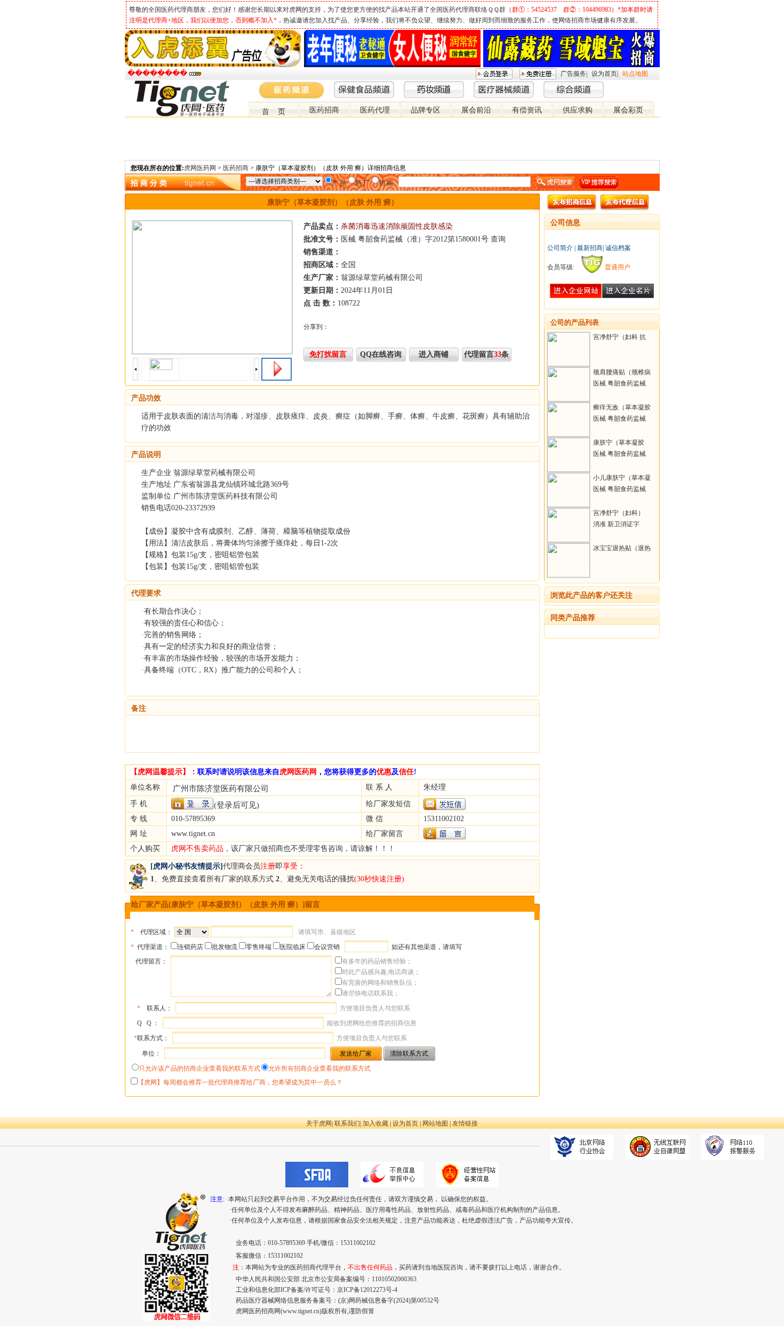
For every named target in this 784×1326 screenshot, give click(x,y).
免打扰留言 (328, 354)
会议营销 (327, 947)
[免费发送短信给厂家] (444, 808)
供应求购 (578, 110)
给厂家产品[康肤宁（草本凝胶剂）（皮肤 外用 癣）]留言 (225, 905)
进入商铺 (434, 354)
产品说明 (146, 455)
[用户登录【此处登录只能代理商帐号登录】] (192, 804)
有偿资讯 (527, 110)
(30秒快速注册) (379, 879)
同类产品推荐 (572, 618)
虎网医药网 (200, 168)
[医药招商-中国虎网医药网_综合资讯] (655, 85)
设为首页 (604, 73)
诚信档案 (618, 248)
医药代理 (375, 110)
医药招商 (324, 110)
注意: (217, 1199)
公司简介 (560, 248)
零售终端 (258, 947)
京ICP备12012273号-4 (367, 1289)
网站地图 (435, 1123)
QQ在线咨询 (381, 354)
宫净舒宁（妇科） (618, 513)
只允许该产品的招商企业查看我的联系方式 (199, 1068)
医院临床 (293, 947)
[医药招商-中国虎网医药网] (629, 85)
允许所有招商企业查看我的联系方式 (319, 1068)
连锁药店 (190, 947)
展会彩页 (628, 110)
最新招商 (590, 248)
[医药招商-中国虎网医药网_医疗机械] (646, 85)
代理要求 (146, 593)
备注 (138, 708)
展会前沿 (476, 110)
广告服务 (573, 73)
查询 (498, 239)
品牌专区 (426, 110)
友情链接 (465, 1123)
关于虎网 (319, 1123)
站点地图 (635, 73)
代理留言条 (486, 354)
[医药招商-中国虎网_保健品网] (638, 85)
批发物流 (224, 947)
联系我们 (347, 1123)
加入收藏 (375, 1123)
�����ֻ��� (157, 73)
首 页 (273, 112)
